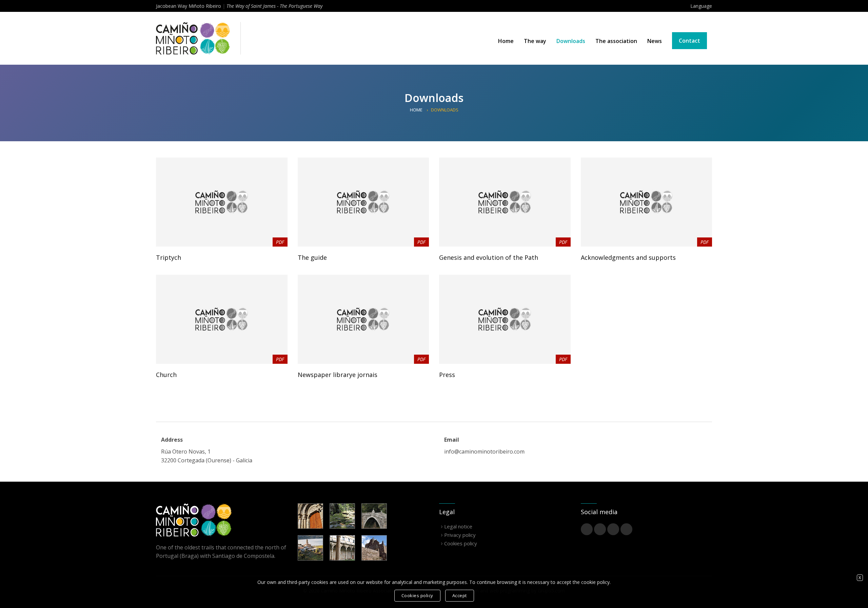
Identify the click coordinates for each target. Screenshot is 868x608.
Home (506, 41)
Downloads (570, 41)
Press (447, 375)
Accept (459, 595)
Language (701, 6)
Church (166, 375)
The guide (312, 257)
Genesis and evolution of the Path (488, 257)
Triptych (168, 257)
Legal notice (458, 526)
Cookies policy (460, 543)
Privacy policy (460, 534)
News (654, 41)
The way (535, 41)
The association (616, 41)
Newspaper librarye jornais (337, 375)
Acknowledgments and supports (628, 257)
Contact (689, 40)
